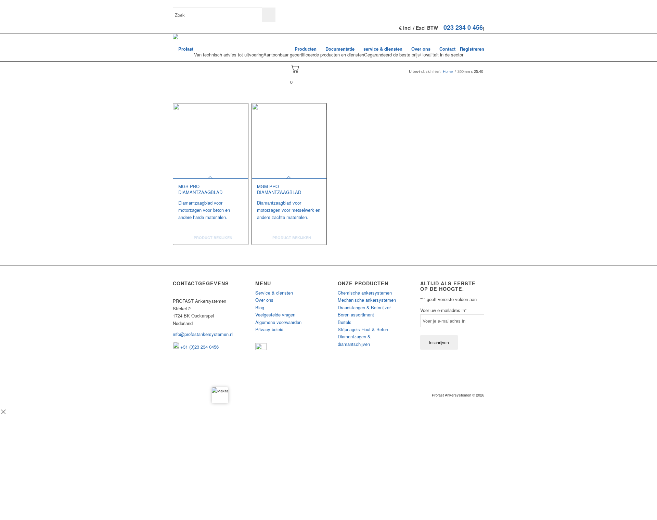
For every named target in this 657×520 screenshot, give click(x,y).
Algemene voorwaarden (278, 322)
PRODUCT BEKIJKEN (212, 237)
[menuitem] (305, 49)
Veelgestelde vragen (275, 314)
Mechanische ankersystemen (367, 300)
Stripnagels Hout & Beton (363, 329)
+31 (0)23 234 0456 (199, 346)
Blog (259, 307)
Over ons (264, 300)
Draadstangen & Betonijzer (364, 307)
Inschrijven (439, 342)
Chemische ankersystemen (365, 292)
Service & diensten (274, 292)
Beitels (344, 322)
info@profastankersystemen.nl (203, 334)
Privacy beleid (269, 329)
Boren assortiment (356, 314)
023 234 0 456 (463, 27)
